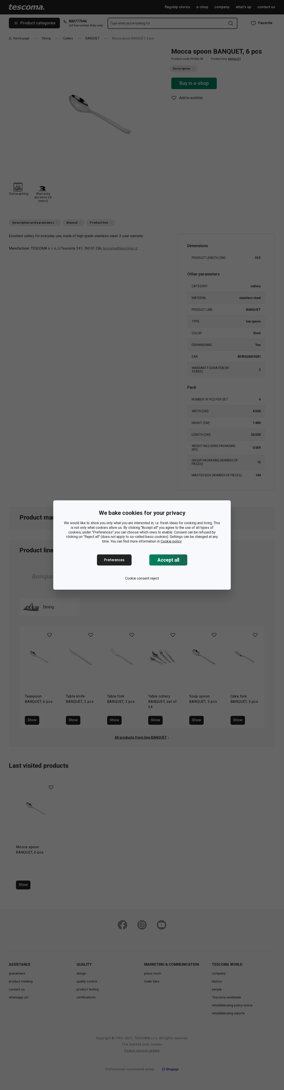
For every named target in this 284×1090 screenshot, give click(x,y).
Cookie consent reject (142, 578)
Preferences (114, 560)
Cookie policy (171, 541)
